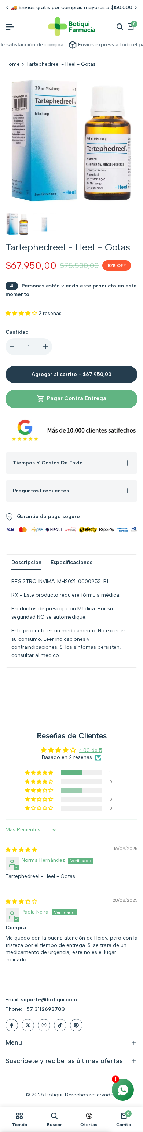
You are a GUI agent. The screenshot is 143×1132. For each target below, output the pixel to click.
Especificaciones (71, 562)
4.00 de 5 (90, 750)
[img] (21, 850)
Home (13, 64)
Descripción (26, 562)
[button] (22, 313)
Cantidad (17, 332)
